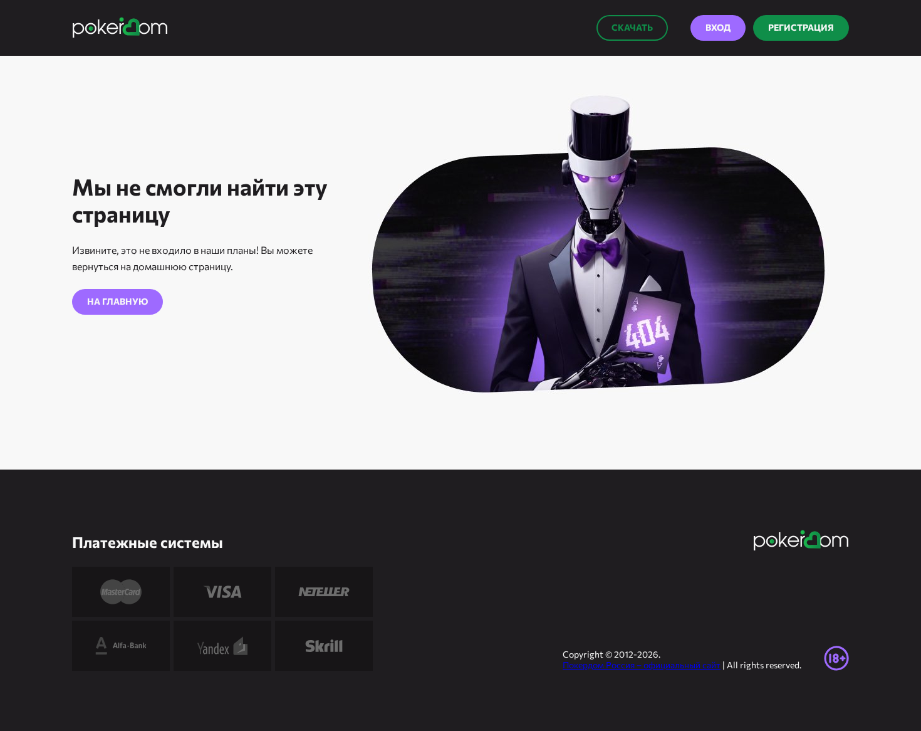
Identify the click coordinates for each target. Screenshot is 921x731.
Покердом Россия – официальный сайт (642, 665)
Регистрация (801, 27)
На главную (117, 301)
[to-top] (874, 693)
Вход (718, 27)
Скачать (632, 27)
